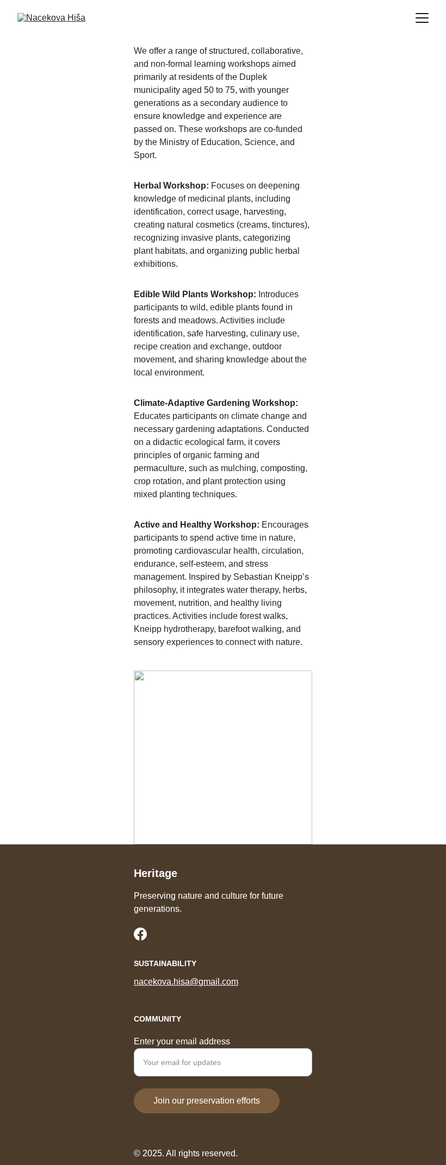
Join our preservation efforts (206, 1100)
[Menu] (422, 18)
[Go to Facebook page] (140, 934)
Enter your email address (182, 1041)
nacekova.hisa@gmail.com (186, 981)
